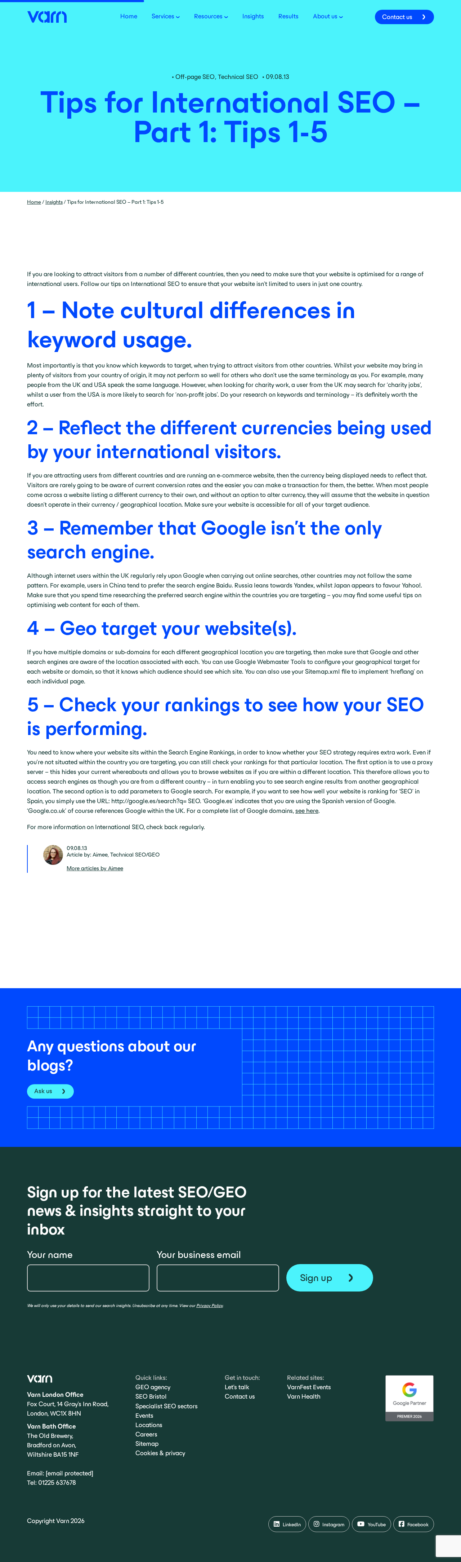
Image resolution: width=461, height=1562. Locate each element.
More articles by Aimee (95, 868)
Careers (146, 1434)
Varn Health (304, 1396)
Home (34, 202)
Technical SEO (238, 76)
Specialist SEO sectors (166, 1406)
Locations (148, 1425)
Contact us (240, 1396)
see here (306, 810)
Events (144, 1415)
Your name (50, 1254)
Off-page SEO (195, 76)
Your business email (199, 1254)
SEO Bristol (151, 1396)
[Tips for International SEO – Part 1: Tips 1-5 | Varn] (47, 16)
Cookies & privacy (160, 1453)
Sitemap (146, 1443)
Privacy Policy (209, 1305)
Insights (54, 202)
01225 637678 (57, 1482)
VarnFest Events (309, 1387)
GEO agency (152, 1387)
